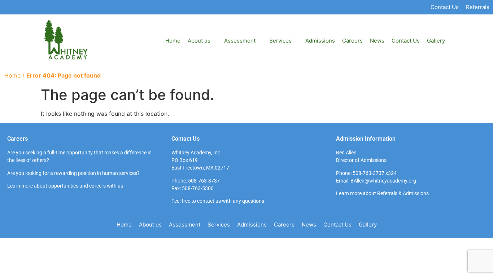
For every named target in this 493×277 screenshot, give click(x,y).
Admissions (320, 40)
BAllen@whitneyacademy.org (383, 181)
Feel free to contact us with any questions (217, 201)
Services (219, 224)
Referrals (477, 7)
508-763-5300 (198, 188)
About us (199, 40)
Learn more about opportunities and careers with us (65, 186)
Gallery (436, 40)
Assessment (240, 40)
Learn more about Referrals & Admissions (382, 193)
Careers (352, 40)
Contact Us (445, 7)
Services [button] (280, 40)
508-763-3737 (204, 181)
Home (172, 40)
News (377, 40)
